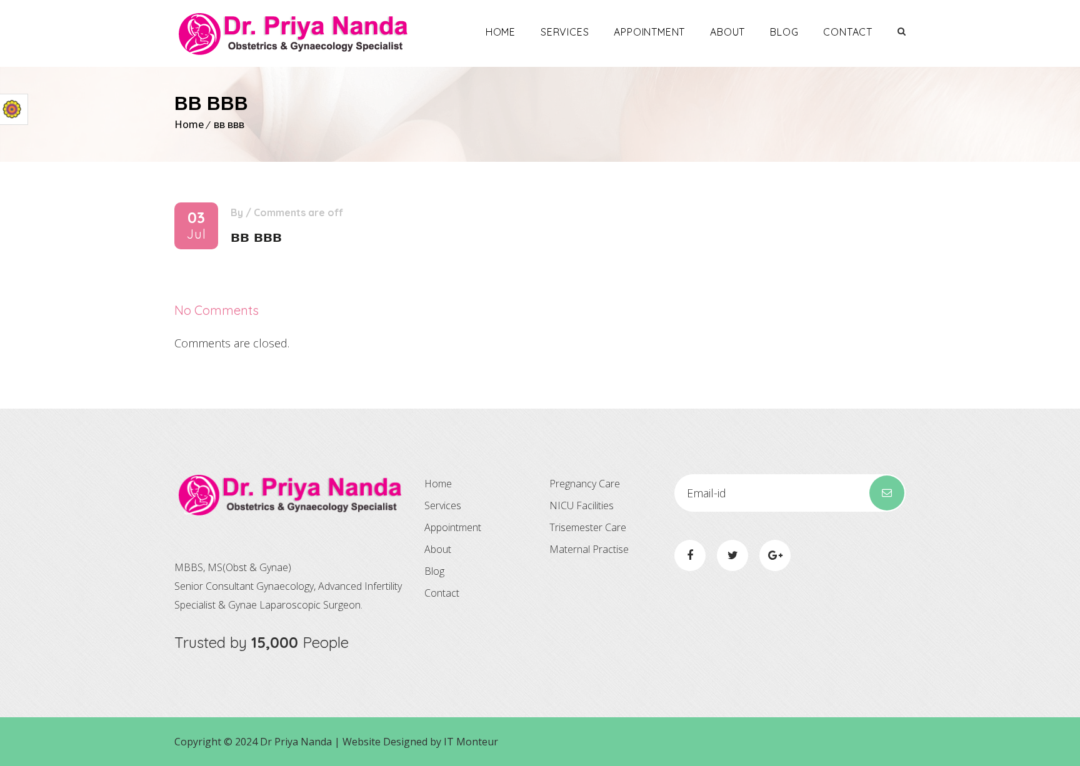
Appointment (649, 32)
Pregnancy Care (584, 483)
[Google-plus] (775, 555)
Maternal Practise (589, 549)
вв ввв (229, 124)
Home (501, 32)
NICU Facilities (581, 505)
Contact (847, 32)
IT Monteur (471, 742)
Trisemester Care (587, 527)
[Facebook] (690, 555)
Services (565, 32)
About (727, 32)
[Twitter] (732, 555)
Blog (784, 32)
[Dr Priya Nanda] (293, 33)
